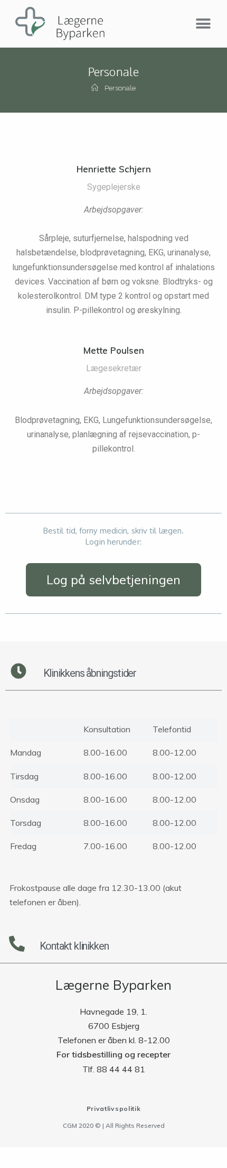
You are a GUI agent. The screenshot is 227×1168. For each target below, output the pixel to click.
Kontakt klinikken (74, 946)
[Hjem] (94, 88)
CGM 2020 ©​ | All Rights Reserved (114, 1125)
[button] (203, 24)
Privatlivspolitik (114, 1108)
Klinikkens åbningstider (90, 673)
